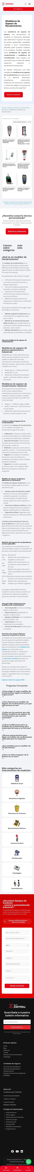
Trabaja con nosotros (9, 1099)
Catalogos (6, 1057)
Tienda (5, 1052)
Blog (4, 1048)
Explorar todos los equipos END (13, 680)
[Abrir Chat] (28, 1161)
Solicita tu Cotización (13, 94)
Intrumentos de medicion (12, 1067)
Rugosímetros (11, 1129)
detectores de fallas (11, 659)
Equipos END (10, 1124)
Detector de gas (11, 1119)
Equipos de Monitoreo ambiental (14, 1073)
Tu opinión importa (8, 1102)
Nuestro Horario (10, 1105)
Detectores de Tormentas (15, 1117)
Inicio (5, 1046)
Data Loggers (10, 1115)
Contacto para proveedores (11, 1096)
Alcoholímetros (11, 1112)
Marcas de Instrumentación (12, 1055)
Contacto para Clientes (13, 1092)
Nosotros (6, 1050)
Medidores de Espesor (13, 1126)
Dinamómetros (11, 1122)
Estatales (6, 1075)
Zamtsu (4, 108)
